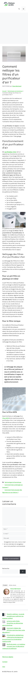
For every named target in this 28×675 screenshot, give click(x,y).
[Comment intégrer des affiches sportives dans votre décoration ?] (3, 629)
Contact (4, 662)
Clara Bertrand (15, 589)
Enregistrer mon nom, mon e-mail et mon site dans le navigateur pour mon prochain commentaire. (15, 544)
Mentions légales (7, 657)
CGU (3, 667)
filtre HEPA (5, 418)
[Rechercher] (23, 572)
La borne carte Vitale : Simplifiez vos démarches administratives (12, 623)
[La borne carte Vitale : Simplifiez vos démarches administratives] (3, 622)
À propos (5, 585)
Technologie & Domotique (15, 91)
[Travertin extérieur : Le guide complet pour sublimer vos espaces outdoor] (3, 615)
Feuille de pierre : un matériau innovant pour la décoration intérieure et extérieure (13, 646)
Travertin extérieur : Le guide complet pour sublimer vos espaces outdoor (13, 616)
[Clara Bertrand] (6, 594)
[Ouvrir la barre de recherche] (19, 8)
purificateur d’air (10, 152)
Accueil (4, 91)
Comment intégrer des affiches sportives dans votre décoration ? (13, 630)
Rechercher (5, 568)
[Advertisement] (14, 27)
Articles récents (12, 585)
